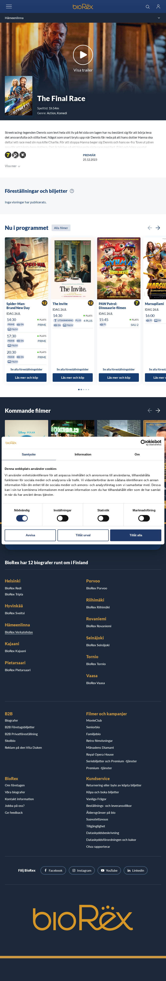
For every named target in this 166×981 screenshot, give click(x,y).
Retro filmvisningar (99, 740)
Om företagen (15, 785)
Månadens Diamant (100, 747)
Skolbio (10, 740)
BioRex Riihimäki (98, 607)
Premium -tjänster (99, 768)
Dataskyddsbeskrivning (102, 833)
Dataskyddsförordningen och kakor (111, 839)
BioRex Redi (13, 588)
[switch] (62, 518)
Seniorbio (93, 727)
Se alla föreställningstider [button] (27, 369)
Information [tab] (83, 454)
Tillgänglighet (95, 826)
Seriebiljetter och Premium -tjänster (111, 761)
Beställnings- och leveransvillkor (109, 805)
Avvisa (30, 535)
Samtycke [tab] (29, 454)
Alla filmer (61, 228)
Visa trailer (83, 69)
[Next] (158, 228)
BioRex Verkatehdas (19, 632)
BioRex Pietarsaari (18, 670)
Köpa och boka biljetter (102, 792)
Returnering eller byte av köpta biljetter (114, 785)
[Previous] (150, 228)
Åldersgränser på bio (100, 812)
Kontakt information (19, 799)
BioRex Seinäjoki (98, 645)
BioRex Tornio (96, 664)
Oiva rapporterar (98, 846)
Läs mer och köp (26, 377)
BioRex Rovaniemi (98, 626)
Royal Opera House (100, 754)
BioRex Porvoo (96, 588)
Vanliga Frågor (96, 799)
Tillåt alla (136, 535)
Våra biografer (15, 792)
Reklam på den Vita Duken (23, 747)
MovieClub (94, 720)
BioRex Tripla (14, 594)
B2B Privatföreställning (21, 734)
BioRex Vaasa (95, 683)
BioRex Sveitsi (15, 613)
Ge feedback (14, 812)
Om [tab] (137, 454)
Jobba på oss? (14, 805)
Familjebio (93, 734)
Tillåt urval (83, 535)
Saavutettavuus (97, 819)
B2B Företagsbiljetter (20, 727)
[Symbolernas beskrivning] (72, 191)
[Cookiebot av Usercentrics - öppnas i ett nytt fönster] (143, 443)
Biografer (11, 720)
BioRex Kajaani (15, 651)
